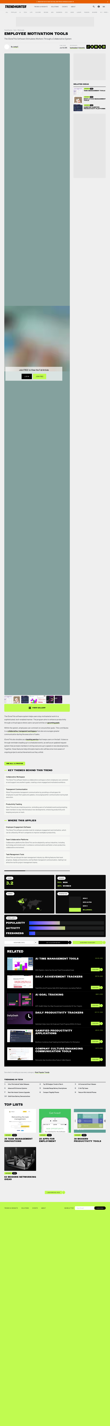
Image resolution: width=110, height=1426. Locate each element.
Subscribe (100, 1208)
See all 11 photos (14, 763)
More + (106, 12)
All (7, 12)
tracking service (32, 739)
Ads (52, 12)
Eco (66, 12)
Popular (14, 12)
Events (65, 6)
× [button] (107, 1)
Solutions (55, 6)
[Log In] (99, 6)
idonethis (82, 48)
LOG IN (26, 376)
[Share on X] (100, 47)
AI (20, 12)
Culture (38, 12)
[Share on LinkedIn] (92, 47)
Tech (25, 12)
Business (59, 12)
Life (31, 12)
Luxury (79, 12)
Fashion (86, 12)
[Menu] (104, 6)
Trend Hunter (8, 30)
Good (72, 12)
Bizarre (94, 12)
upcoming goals (53, 723)
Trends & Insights (41, 6)
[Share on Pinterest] (104, 47)
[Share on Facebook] (96, 47)
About (73, 6)
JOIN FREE (39, 376)
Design (46, 12)
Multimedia (21, 30)
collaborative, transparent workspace (22, 731)
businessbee (73, 48)
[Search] (94, 6)
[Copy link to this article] (88, 47)
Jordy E (15, 47)
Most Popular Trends (42, 1072)
